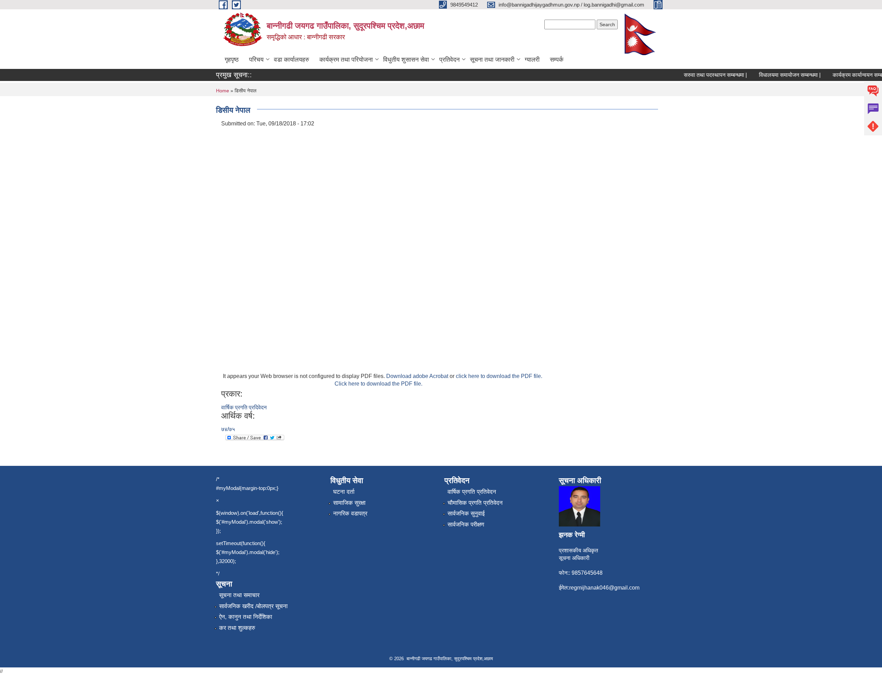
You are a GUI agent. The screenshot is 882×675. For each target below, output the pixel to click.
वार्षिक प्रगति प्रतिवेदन (472, 492)
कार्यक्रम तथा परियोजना (346, 59)
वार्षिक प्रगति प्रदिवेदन (244, 407)
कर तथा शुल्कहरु (237, 628)
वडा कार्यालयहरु (291, 59)
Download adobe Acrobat (418, 376)
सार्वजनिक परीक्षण (466, 524)
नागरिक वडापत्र (350, 513)
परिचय (256, 59)
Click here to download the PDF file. (378, 384)
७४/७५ (228, 429)
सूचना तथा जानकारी (492, 59)
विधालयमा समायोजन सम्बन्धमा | (781, 75)
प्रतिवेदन (449, 59)
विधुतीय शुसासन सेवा (406, 59)
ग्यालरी (532, 59)
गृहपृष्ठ (232, 59)
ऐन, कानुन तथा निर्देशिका (245, 617)
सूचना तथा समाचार (239, 595)
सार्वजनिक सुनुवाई (466, 513)
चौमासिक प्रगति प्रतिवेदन (475, 503)
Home (222, 90)
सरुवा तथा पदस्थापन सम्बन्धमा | (707, 75)
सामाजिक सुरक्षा (349, 503)
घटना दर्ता (344, 492)
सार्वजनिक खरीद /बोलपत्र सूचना (253, 606)
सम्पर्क (556, 59)
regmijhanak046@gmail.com (604, 588)
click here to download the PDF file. (499, 376)
